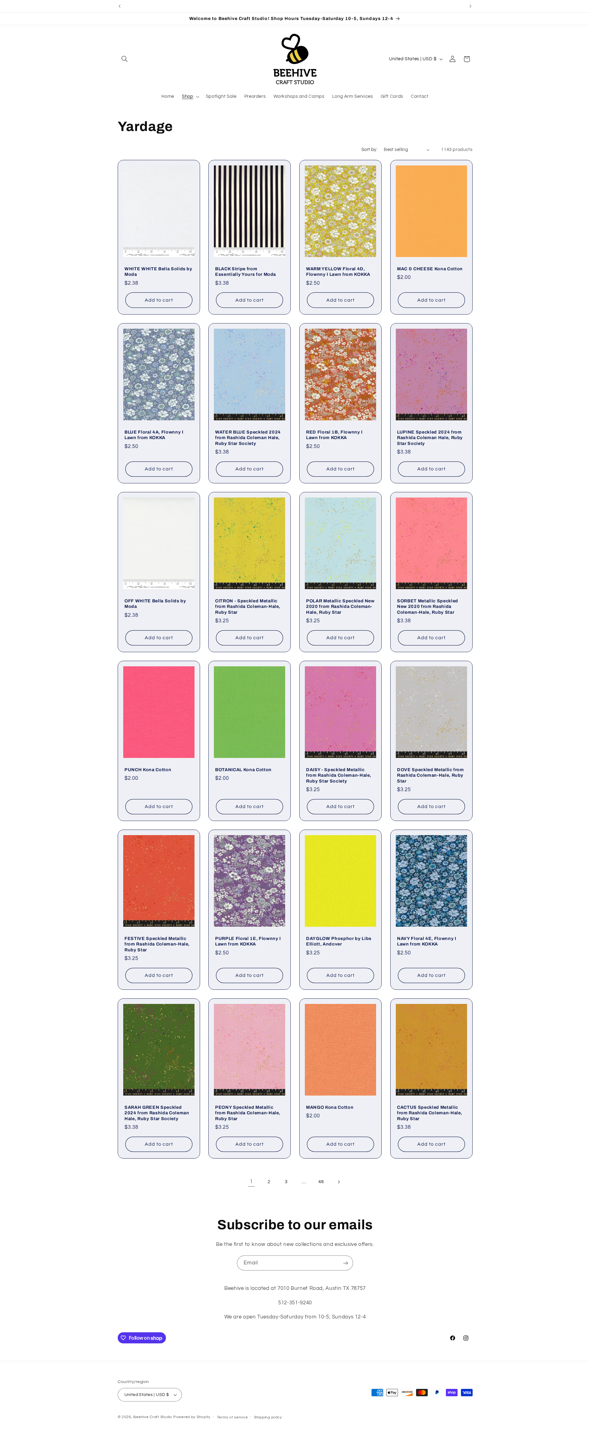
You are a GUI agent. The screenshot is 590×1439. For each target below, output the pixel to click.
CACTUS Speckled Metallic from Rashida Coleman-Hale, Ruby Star (429, 1113)
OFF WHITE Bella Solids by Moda (155, 603)
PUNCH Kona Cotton (147, 769)
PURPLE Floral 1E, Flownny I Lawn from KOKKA (248, 941)
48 (321, 1181)
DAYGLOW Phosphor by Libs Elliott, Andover (339, 941)
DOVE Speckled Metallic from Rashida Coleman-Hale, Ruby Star (430, 775)
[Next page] (339, 1182)
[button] (125, 59)
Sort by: (369, 149)
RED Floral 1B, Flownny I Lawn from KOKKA (334, 434)
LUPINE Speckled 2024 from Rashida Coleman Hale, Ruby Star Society (430, 437)
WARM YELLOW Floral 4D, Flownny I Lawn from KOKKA (338, 271)
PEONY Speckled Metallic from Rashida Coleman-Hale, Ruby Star (247, 1113)
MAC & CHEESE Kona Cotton (430, 268)
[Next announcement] (470, 6)
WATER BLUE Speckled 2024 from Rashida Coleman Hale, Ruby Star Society (248, 437)
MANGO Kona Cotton (329, 1107)
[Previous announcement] (119, 6)
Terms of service (232, 1417)
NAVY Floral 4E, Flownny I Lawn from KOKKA (426, 941)
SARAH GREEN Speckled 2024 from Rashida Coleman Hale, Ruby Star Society (156, 1113)
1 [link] (251, 1181)
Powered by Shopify (191, 1417)
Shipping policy (268, 1417)
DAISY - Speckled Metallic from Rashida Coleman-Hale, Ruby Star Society (338, 775)
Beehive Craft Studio (152, 1417)
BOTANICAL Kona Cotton (243, 769)
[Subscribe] (346, 1263)
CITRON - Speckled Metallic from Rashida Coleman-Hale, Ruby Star (247, 606)
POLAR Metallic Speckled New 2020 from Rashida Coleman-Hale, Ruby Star (340, 606)
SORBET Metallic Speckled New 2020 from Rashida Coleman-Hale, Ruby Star (427, 606)
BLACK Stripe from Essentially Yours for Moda (245, 271)
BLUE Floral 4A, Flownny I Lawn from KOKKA (153, 434)
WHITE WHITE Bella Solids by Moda (158, 271)
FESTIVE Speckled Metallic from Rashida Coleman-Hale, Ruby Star (157, 944)
